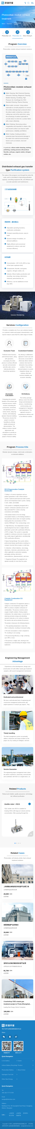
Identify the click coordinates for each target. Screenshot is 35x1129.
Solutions (9, 23)
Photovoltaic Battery (17, 24)
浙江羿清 (11, 1115)
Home (3, 23)
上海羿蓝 (18, 1113)
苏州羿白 (25, 1113)
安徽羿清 (18, 1115)
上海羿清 (11, 1113)
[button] (5, 306)
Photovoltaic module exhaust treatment (27, 24)
